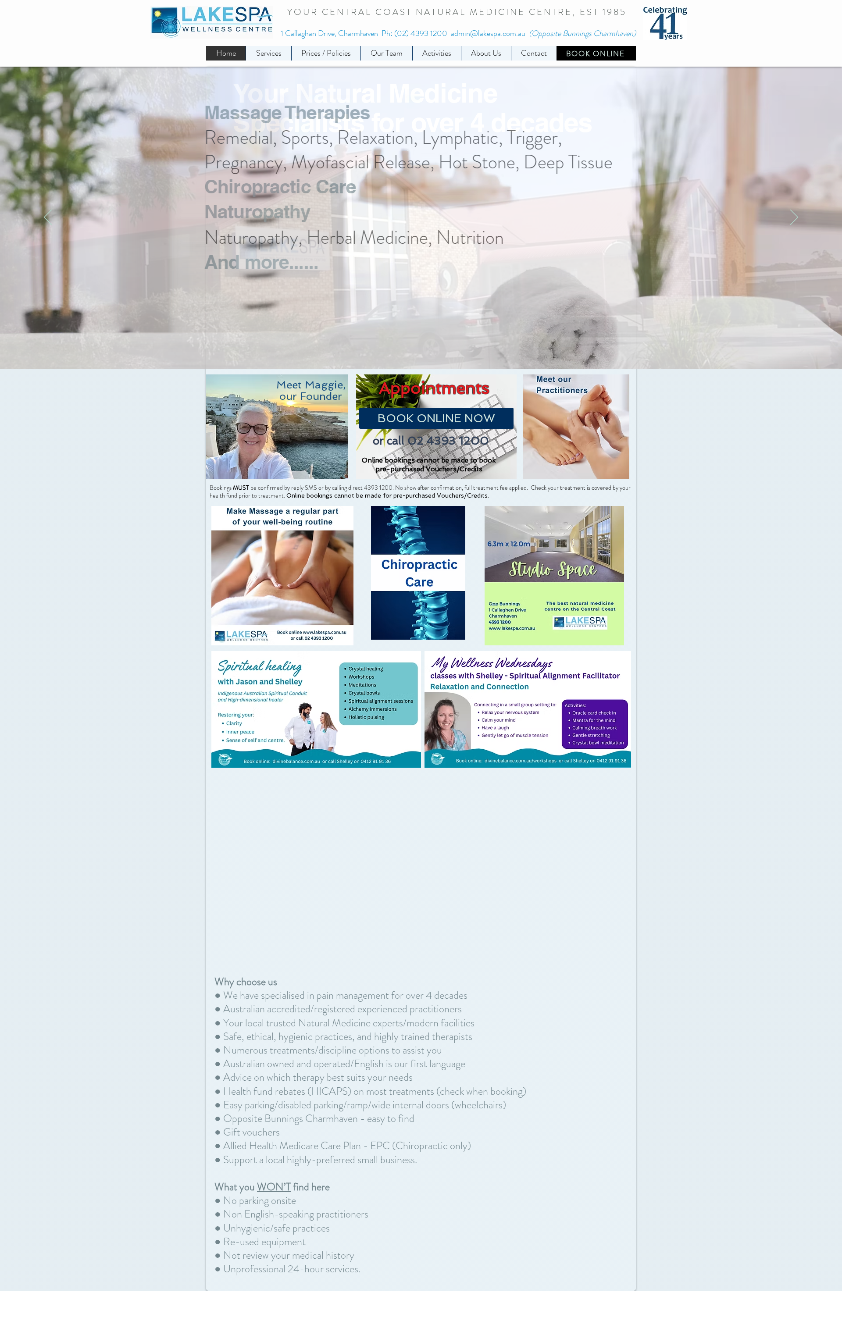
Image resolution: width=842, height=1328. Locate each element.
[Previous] (48, 218)
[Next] (794, 218)
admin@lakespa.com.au (488, 33)
